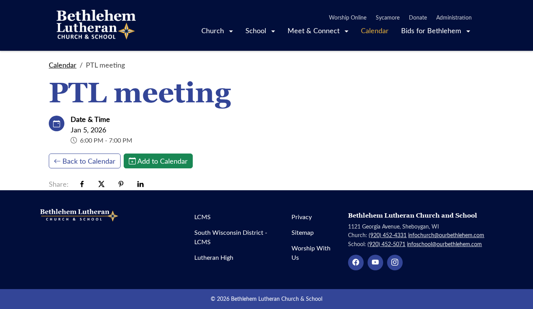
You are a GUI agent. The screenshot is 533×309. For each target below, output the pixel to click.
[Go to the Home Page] (96, 25)
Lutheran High (213, 257)
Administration (454, 17)
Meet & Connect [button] (314, 30)
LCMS (202, 217)
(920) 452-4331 (388, 235)
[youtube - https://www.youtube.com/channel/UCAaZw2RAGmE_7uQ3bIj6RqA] (375, 262)
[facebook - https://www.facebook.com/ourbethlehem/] (356, 262)
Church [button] (213, 30)
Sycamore (388, 17)
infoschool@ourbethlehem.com (444, 244)
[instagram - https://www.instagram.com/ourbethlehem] (395, 262)
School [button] (256, 30)
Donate (418, 17)
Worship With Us (310, 252)
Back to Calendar (88, 161)
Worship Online (347, 17)
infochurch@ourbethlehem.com (446, 235)
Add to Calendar (162, 161)
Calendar (375, 30)
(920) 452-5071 (386, 244)
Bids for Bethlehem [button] (432, 30)
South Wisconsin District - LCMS (230, 237)
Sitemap (302, 232)
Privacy (301, 217)
